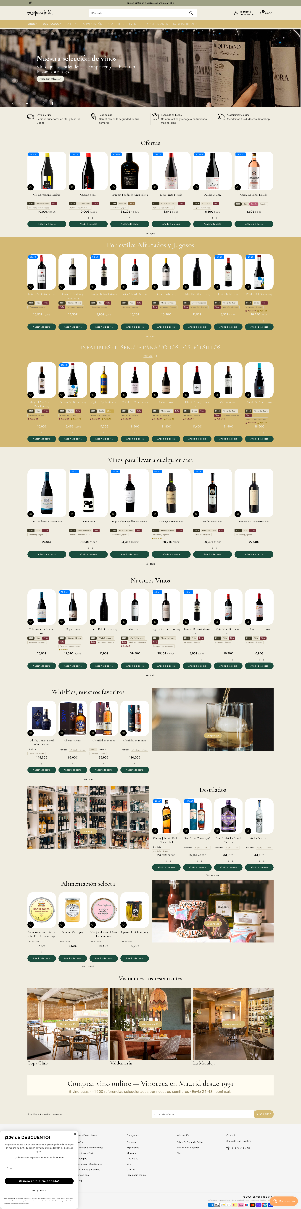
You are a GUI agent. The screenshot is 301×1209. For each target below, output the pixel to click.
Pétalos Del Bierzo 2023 (259, 294)
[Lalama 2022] (166, 380)
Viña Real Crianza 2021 (135, 402)
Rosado (254, 204)
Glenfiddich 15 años (103, 740)
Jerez (93, 749)
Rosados (263, 204)
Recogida (82, 1158)
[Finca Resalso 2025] (166, 272)
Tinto (54, 203)
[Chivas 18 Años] (72, 718)
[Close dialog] (75, 1134)
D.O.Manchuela (43, 203)
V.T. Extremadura (199, 303)
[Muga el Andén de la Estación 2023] (41, 380)
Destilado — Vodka (264, 848)
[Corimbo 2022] (228, 380)
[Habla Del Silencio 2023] (197, 272)
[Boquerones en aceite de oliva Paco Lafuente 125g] (41, 910)
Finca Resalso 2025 (166, 294)
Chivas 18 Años (72, 740)
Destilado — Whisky (36, 753)
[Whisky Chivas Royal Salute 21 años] (41, 718)
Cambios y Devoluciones (90, 1147)
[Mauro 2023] (135, 607)
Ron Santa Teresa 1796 (197, 838)
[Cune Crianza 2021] (259, 607)
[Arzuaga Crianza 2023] (171, 493)
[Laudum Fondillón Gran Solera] (129, 171)
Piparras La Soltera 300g (134, 932)
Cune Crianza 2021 (259, 629)
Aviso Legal (83, 1175)
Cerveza (131, 1142)
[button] (265, 13)
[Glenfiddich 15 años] (104, 718)
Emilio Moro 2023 (212, 521)
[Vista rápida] (30, 187)
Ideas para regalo (136, 1175)
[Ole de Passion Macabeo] (46, 171)
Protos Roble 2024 (228, 294)
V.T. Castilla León (137, 638)
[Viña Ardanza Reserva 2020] (46, 493)
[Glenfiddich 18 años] (134, 718)
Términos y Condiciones (90, 1164)
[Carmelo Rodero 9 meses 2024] (72, 272)
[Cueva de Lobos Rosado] (254, 171)
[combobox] (143, 13)
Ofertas (131, 1169)
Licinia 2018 (88, 521)
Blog (79, 1180)
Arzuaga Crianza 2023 (171, 521)
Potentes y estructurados (39, 208)
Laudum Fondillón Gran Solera (130, 194)
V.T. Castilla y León (168, 203)
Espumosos (133, 1147)
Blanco (109, 411)
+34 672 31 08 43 (240, 1148)
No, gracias (39, 1190)
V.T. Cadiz (206, 203)
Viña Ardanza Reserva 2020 (47, 521)
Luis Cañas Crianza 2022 (41, 294)
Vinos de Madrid (84, 530)
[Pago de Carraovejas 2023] (166, 607)
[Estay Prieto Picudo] (171, 171)
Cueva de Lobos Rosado (254, 194)
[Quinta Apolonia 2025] (104, 380)
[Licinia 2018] (88, 493)
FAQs (80, 1142)
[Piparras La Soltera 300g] (134, 910)
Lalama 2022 (166, 402)
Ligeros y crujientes (202, 208)
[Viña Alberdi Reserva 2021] (135, 272)
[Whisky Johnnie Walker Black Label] (166, 816)
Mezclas (131, 1153)
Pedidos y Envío (85, 1153)
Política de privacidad (88, 1169)
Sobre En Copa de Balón (190, 1142)
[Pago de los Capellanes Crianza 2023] (129, 493)
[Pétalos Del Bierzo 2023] (259, 272)
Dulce (131, 203)
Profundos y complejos (231, 415)
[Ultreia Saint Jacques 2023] (197, 380)
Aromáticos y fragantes (100, 415)
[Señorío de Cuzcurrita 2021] (254, 493)
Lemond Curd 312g (72, 932)
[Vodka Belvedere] (259, 816)
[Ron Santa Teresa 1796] (197, 816)
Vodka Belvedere (259, 838)
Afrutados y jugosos (119, 208)
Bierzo (256, 303)
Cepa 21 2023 (73, 629)
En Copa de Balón (262, 1196)
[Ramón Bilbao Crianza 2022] (104, 272)
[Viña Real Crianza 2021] (135, 380)
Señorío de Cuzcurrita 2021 (254, 521)
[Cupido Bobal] (88, 171)
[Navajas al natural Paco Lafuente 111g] (104, 910)
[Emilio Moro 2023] (212, 493)
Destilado (32, 749)
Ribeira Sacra (166, 411)
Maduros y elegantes (37, 415)
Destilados (132, 1158)
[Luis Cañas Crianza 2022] (41, 272)
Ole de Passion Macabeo (47, 194)
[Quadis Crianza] (212, 171)
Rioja (245, 204)
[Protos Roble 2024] (228, 272)
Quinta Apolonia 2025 (103, 402)
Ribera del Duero (74, 303)
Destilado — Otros (78, 750)
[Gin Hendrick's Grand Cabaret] (228, 816)
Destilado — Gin (232, 848)
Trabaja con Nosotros (188, 1147)
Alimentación (34, 941)
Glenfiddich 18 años (134, 740)
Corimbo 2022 (228, 402)
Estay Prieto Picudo (171, 194)
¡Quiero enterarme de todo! (39, 1181)
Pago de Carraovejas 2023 (166, 629)
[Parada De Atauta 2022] (259, 380)
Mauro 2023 (135, 629)
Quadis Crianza (213, 194)
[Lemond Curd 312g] (72, 910)
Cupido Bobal (88, 194)
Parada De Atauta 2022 (259, 402)
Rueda (101, 411)
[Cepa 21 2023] (72, 607)
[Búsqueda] (191, 13)
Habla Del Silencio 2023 (197, 294)
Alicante (122, 203)
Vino (129, 1164)
